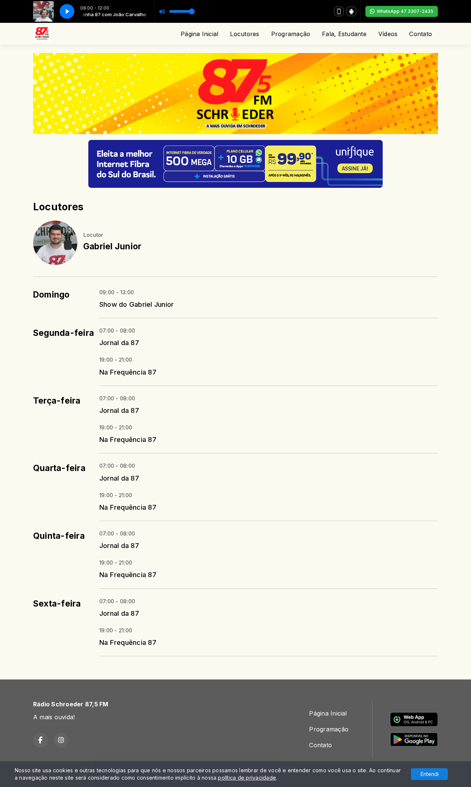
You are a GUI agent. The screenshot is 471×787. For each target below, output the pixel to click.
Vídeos (387, 34)
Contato (420, 34)
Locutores (244, 34)
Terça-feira (57, 401)
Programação (291, 34)
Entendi (430, 774)
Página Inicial (199, 34)
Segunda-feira (63, 333)
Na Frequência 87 (127, 372)
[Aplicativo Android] (351, 11)
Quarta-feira (59, 468)
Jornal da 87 (119, 342)
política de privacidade (247, 777)
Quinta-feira (59, 536)
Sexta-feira (57, 603)
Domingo (51, 294)
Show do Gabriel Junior (136, 304)
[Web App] (339, 11)
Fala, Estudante (344, 34)
